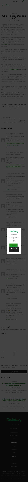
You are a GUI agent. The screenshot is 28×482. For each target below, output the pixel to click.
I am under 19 (14, 249)
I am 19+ (13, 245)
